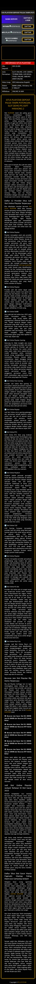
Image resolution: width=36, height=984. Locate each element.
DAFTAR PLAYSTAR (17, 894)
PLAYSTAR (11, 113)
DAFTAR (27, 26)
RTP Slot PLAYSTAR (25, 265)
